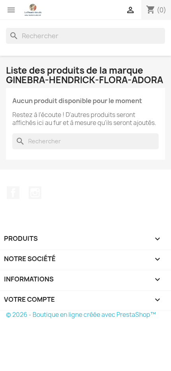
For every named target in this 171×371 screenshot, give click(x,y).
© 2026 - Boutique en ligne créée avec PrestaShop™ (81, 314)
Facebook (13, 192)
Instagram (35, 192)
